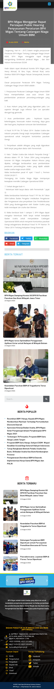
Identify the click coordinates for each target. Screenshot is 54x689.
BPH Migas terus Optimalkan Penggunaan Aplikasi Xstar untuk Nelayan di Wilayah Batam (34, 509)
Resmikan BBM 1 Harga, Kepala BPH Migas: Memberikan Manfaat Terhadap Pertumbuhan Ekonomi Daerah (27, 421)
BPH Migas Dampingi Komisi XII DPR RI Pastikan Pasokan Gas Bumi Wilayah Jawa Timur (34, 493)
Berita (26, 42)
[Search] (46, 399)
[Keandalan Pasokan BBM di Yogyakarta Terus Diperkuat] (27, 365)
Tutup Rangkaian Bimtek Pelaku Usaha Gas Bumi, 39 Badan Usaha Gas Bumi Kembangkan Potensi (27, 451)
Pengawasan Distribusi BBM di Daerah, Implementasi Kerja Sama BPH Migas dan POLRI (25, 460)
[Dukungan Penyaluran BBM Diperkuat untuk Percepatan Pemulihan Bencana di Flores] (12, 546)
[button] (49, 3)
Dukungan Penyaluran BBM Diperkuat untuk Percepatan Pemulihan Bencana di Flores (33, 543)
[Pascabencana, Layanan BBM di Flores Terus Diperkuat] (12, 563)
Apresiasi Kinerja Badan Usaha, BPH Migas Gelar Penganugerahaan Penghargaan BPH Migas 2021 (26, 430)
